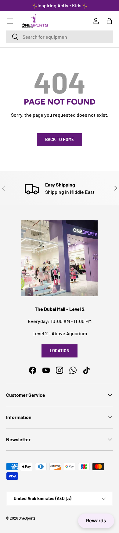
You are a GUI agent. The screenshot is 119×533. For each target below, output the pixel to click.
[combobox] (59, 36)
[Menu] (9, 21)
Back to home (59, 139)
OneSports (27, 518)
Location (59, 350)
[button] (109, 21)
